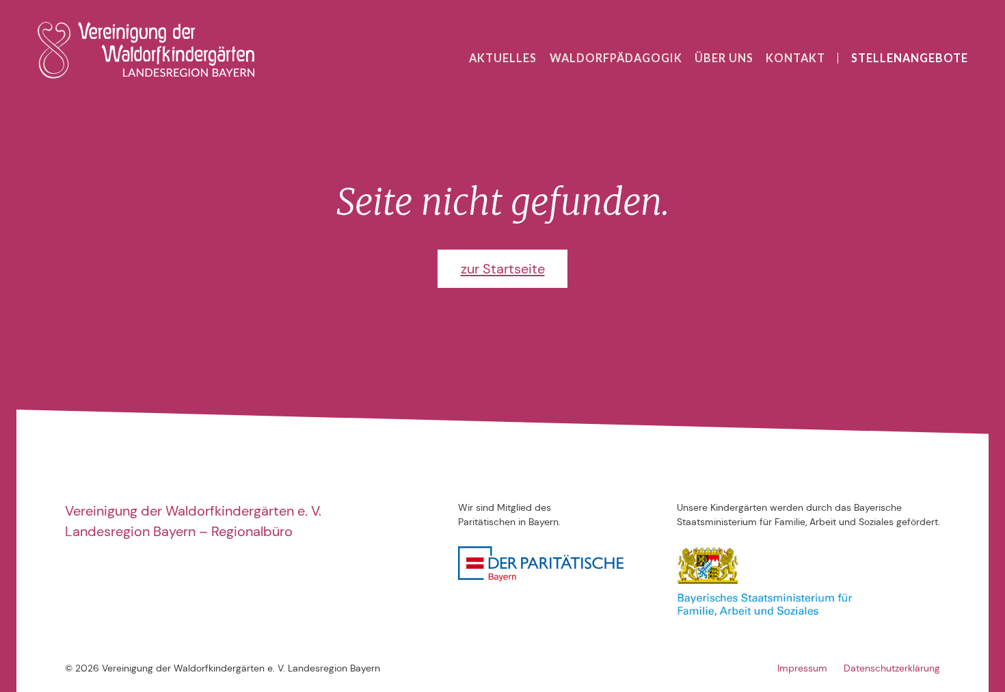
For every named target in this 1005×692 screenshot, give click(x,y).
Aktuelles (503, 57)
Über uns (724, 57)
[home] (146, 50)
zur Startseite (503, 269)
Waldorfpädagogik (616, 57)
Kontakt (795, 57)
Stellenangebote (909, 57)
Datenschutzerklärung (892, 668)
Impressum (802, 668)
